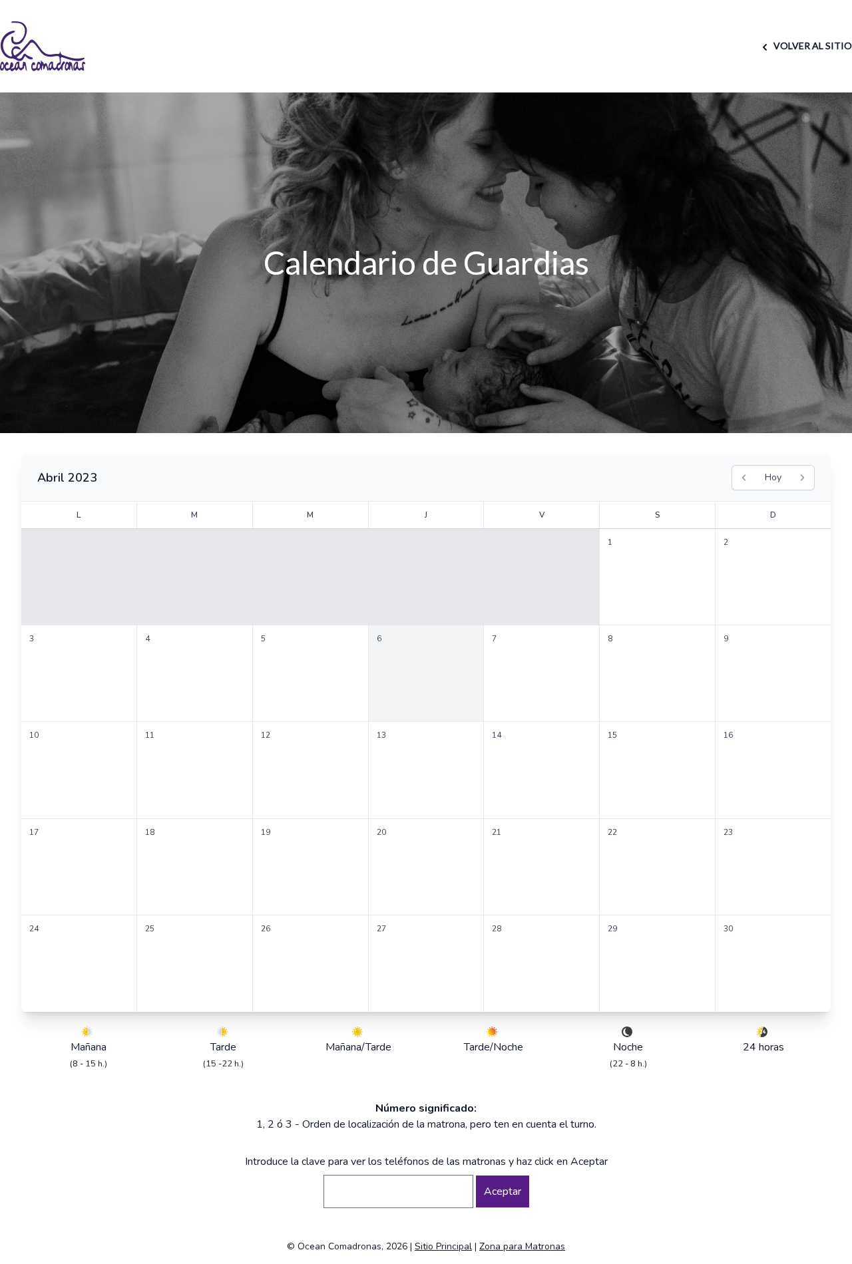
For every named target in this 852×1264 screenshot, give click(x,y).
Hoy (773, 477)
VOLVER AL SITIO (811, 45)
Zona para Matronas (522, 1246)
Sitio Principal (443, 1246)
